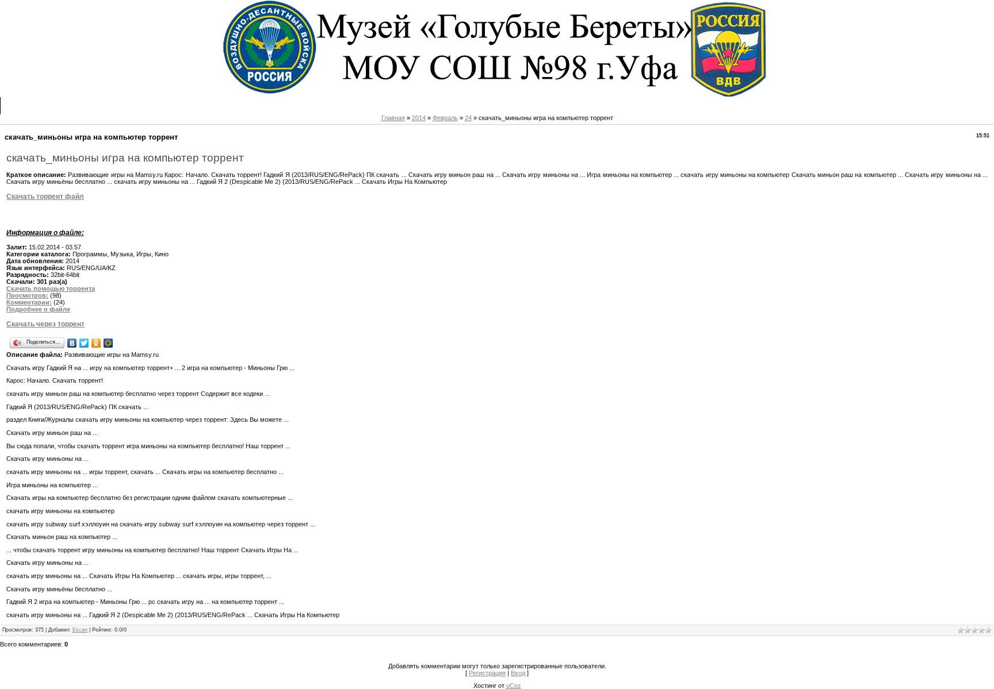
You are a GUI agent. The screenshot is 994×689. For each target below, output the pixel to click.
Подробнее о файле (38, 309)
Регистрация (364, 105)
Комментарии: (29, 302)
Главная (20, 105)
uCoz (513, 685)
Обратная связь (111, 105)
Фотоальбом (218, 105)
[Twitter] (84, 343)
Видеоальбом (276, 105)
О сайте (59, 105)
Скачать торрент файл (45, 197)
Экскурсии (168, 105)
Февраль (445, 117)
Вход (406, 105)
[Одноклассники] (96, 343)
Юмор (321, 105)
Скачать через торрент (45, 324)
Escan (79, 630)
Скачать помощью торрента (50, 288)
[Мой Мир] (108, 343)
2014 (419, 117)
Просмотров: (27, 295)
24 (468, 117)
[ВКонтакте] (72, 343)
